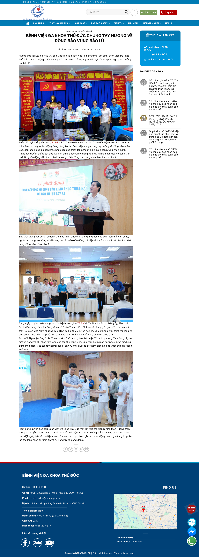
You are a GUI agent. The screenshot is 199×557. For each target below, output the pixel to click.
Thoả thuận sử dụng (124, 553)
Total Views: (123, 541)
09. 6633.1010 (39, 487)
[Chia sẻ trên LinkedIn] (86, 449)
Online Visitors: (125, 537)
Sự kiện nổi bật (85, 31)
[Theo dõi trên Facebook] (134, 12)
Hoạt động (79, 23)
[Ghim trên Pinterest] (81, 449)
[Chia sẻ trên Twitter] (70, 449)
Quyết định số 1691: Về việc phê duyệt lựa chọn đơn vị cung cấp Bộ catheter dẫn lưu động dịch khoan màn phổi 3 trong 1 (164, 137)
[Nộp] (126, 12)
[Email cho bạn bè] (76, 449)
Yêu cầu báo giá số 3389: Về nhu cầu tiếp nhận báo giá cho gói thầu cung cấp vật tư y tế (163, 153)
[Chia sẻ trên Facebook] (65, 449)
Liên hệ (169, 23)
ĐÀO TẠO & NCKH (99, 23)
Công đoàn (71, 31)
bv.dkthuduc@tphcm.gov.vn (45, 498)
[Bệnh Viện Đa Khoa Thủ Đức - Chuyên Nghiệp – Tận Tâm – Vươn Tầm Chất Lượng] (37, 12)
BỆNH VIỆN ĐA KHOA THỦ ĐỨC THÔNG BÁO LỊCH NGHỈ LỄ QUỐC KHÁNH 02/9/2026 (163, 120)
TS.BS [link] (55, 142)
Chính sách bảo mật (102, 553)
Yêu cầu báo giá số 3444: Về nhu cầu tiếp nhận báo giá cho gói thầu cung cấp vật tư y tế (163, 105)
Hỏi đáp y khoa (151, 23)
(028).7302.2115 (39, 492)
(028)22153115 (43, 525)
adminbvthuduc (93, 49)
